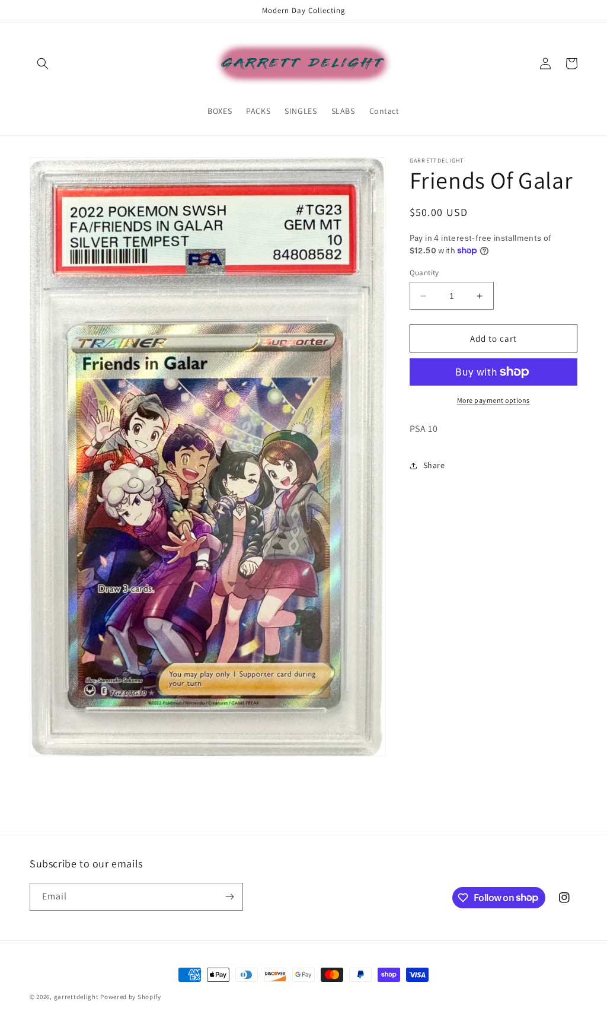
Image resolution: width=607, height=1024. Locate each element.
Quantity (424, 273)
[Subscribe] (229, 897)
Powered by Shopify (130, 997)
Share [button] (434, 465)
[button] (43, 63)
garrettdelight (76, 997)
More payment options (493, 400)
